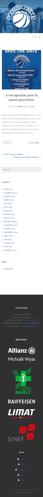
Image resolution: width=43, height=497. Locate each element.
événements (23, 470)
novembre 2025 (10, 192)
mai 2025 (8, 203)
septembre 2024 (11, 232)
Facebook (22, 326)
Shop (23, 480)
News (23, 475)
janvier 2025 (9, 217)
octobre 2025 (9, 196)
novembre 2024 (10, 225)
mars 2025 (8, 210)
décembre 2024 (10, 221)
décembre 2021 (10, 250)
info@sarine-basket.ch (29, 320)
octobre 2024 (9, 228)
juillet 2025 (9, 200)
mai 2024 (8, 239)
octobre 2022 (9, 243)
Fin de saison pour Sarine (12, 154)
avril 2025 (8, 207)
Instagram (31, 326)
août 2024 (8, 235)
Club (37, 143)
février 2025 (9, 214)
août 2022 (8, 246)
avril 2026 (8, 189)
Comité (31, 106)
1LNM (23, 459)
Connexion (8, 268)
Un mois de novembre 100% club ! (27, 157)
